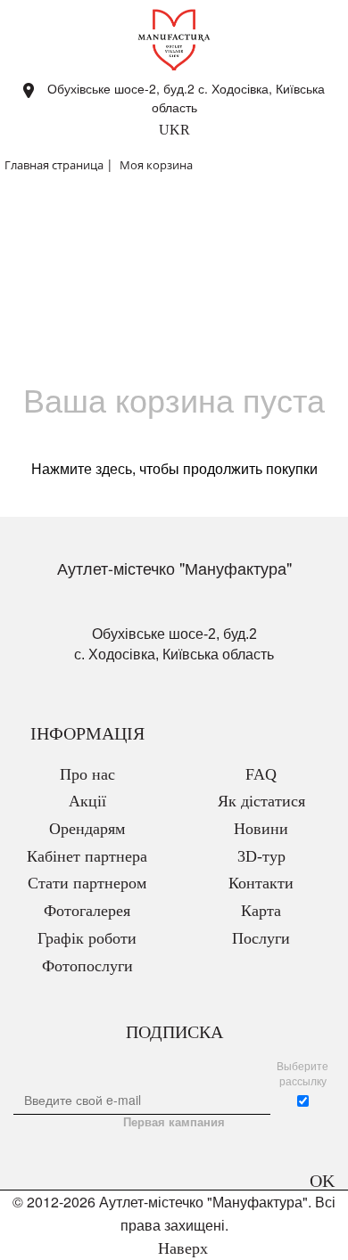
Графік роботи (87, 938)
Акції (87, 801)
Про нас (87, 774)
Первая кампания (174, 1122)
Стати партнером (87, 883)
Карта (261, 911)
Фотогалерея (87, 911)
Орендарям (87, 829)
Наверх (180, 1248)
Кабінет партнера (87, 856)
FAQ (261, 774)
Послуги (261, 938)
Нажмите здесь (81, 468)
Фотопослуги (87, 966)
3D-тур (261, 856)
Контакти (261, 883)
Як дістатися (261, 801)
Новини (261, 829)
